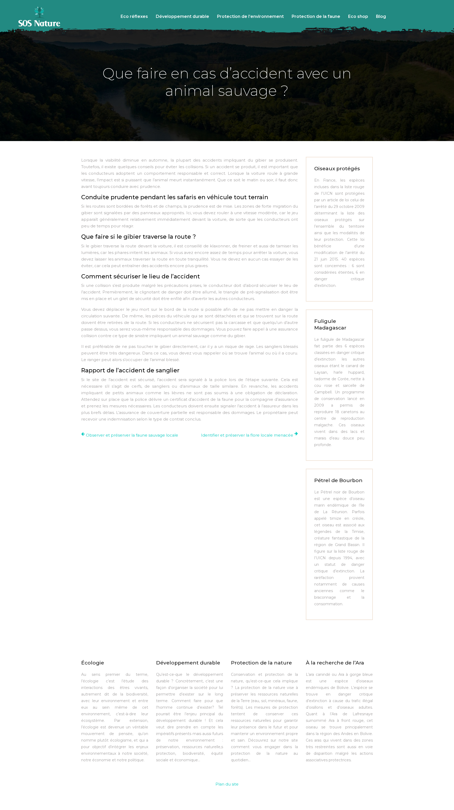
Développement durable (182, 16)
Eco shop (358, 16)
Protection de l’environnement (250, 16)
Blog (381, 16)
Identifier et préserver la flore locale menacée (247, 435)
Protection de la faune (316, 16)
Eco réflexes (134, 16)
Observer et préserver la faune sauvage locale (132, 435)
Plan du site (227, 784)
